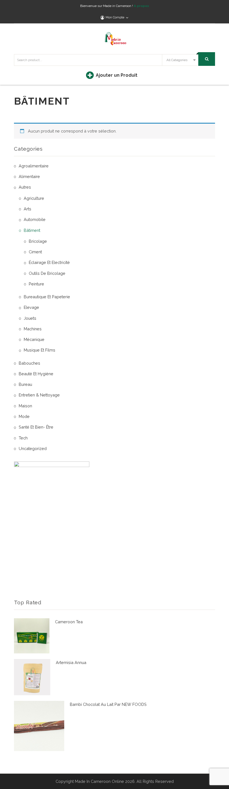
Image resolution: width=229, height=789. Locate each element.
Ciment (35, 251)
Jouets (30, 318)
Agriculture (34, 198)
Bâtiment (32, 230)
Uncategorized (33, 448)
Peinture (36, 284)
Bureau (25, 384)
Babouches (29, 363)
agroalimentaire (34, 165)
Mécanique (34, 339)
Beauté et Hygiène (36, 373)
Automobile (35, 219)
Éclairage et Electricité (49, 262)
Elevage (31, 307)
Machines (33, 328)
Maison (25, 405)
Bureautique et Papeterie (47, 296)
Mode (24, 416)
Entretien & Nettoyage (39, 395)
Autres (25, 187)
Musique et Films (39, 350)
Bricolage (38, 241)
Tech (23, 438)
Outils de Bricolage (47, 273)
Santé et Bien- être (36, 427)
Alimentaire (29, 176)
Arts (27, 208)
